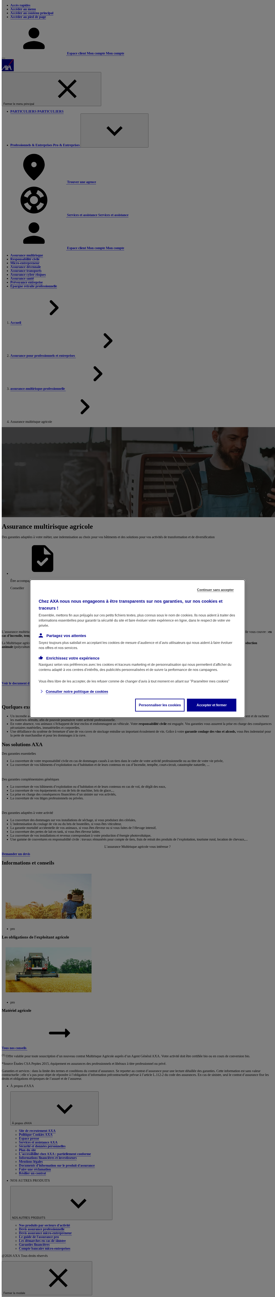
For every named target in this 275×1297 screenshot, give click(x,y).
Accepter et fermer (212, 705)
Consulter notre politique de (77, 691)
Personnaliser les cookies (160, 705)
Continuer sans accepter (215, 589)
